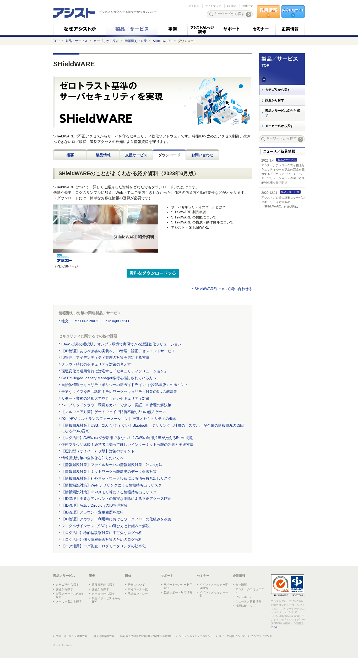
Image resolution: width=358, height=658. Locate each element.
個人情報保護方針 (103, 636)
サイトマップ (213, 5)
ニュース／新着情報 (248, 601)
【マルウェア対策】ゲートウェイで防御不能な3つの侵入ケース (113, 412)
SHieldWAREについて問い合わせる (223, 289)
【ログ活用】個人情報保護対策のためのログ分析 (101, 539)
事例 (92, 575)
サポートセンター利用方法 (178, 586)
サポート (167, 575)
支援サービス (136, 155)
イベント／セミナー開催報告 (213, 586)
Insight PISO (118, 321)
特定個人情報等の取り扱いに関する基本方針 (146, 636)
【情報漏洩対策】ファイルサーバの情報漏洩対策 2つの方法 (111, 465)
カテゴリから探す (106, 41)
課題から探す (274, 100)
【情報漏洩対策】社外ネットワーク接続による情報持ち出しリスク (116, 478)
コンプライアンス (261, 636)
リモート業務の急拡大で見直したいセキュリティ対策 (105, 398)
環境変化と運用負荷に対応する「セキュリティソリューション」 (114, 371)
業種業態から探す (103, 584)
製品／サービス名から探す (282, 113)
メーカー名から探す (279, 126)
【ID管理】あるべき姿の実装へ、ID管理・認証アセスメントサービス (118, 351)
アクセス (193, 5)
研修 (128, 575)
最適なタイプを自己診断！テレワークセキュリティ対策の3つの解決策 (119, 391)
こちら (275, 626)
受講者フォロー (138, 593)
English (231, 5)
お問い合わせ (202, 155)
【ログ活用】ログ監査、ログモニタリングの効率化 (103, 546)
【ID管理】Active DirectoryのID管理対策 (94, 505)
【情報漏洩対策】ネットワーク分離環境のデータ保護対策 (109, 471)
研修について (136, 584)
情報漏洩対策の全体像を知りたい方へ (92, 458)
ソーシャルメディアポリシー (196, 636)
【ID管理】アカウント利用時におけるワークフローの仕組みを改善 (116, 519)
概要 (70, 155)
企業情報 (239, 575)
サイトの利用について (232, 636)
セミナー (203, 575)
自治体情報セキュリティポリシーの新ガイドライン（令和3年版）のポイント (124, 385)
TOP (56, 41)
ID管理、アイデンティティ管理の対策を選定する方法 (105, 357)
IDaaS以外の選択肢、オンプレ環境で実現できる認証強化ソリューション (121, 344)
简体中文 (247, 5)
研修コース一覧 (138, 589)
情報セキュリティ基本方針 (71, 636)
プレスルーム (244, 596)
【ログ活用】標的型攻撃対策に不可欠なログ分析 (101, 533)
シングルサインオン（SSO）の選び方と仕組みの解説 (105, 526)
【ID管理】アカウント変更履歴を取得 (92, 512)
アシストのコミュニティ (249, 591)
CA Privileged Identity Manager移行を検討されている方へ (108, 378)
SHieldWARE (162, 41)
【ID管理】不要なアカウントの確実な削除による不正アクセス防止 (116, 498)
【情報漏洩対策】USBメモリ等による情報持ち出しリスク (109, 492)
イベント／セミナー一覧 (213, 594)
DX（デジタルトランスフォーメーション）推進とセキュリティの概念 (118, 418)
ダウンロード (169, 155)
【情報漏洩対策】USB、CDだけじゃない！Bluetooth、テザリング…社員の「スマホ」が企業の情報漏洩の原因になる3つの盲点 (152, 428)
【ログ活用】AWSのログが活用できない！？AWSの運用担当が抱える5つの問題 (127, 438)
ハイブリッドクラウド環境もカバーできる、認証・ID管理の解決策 (116, 405)
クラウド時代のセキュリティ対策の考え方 (96, 364)
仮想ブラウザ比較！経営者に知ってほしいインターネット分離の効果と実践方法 (127, 444)
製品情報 (103, 155)
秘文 (65, 321)
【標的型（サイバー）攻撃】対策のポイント (98, 451)
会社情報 (241, 584)
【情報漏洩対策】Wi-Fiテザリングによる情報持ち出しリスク (111, 485)
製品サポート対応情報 (178, 592)
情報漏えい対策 (136, 41)
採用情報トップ (245, 605)
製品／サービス (77, 41)
